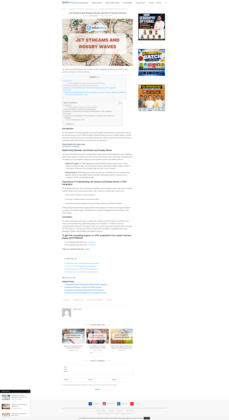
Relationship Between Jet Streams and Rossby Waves (80, 85)
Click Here (91, 242)
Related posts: (71, 124)
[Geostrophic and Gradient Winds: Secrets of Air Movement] (73, 336)
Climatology (66, 300)
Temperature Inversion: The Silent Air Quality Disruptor (82, 272)
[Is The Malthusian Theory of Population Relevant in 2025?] (97, 336)
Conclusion (67, 90)
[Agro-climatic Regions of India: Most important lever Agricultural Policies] (121, 336)
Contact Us (129, 410)
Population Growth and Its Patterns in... (19, 405)
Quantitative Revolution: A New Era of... (19, 414)
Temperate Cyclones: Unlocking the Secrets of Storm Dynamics (86, 284)
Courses (151, 3)
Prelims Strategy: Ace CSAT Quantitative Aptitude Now (82, 269)
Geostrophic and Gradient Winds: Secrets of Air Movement (84, 290)
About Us (120, 410)
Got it (146, 418)
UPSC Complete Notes (80, 3)
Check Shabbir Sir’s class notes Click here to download (85, 83)
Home (63, 9)
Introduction (67, 81)
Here (87, 249)
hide (97, 77)
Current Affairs (127, 3)
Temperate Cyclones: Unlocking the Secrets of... (19, 396)
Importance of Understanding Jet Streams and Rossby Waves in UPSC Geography (89, 88)
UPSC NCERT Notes (112, 3)
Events (159, 3)
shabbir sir (109, 300)
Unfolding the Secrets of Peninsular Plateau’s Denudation (82, 263)
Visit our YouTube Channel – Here (76, 94)
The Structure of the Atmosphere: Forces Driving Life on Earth (85, 293)
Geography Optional (78, 300)
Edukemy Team (93, 15)
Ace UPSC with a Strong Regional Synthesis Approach (81, 266)
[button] (64, 340)
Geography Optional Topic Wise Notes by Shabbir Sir (82, 9)
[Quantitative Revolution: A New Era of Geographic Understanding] (6, 415)
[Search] (166, 3)
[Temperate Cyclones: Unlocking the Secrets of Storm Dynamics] (6, 397)
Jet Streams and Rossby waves (95, 300)
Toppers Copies (97, 3)
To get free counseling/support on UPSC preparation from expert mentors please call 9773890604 (94, 92)
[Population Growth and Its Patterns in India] (6, 406)
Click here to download (70, 146)
